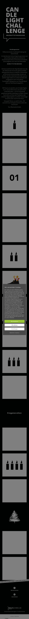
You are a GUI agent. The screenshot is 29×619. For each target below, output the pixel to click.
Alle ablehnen (15, 325)
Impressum (17, 332)
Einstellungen (14, 328)
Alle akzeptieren (14, 321)
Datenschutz (12, 332)
